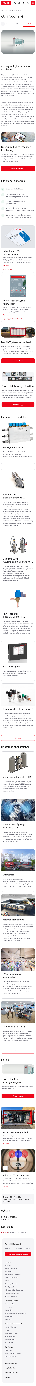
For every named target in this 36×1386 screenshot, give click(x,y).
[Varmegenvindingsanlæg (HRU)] (18, 763)
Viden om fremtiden (11, 1356)
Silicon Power (9, 1342)
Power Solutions (10, 1339)
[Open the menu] (33, 3)
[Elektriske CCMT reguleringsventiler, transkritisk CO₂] (18, 544)
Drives (7, 1330)
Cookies (7, 1377)
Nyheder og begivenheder (13, 1353)
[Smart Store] (18, 860)
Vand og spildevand (11, 1296)
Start (2, 10)
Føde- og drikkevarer (15, 10)
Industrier (8, 1262)
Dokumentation (10, 1304)
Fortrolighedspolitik (11, 1363)
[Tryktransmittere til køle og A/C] (18, 695)
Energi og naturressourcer (13, 1275)
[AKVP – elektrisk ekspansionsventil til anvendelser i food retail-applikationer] (18, 599)
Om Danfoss (9, 1347)
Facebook (19, 1248)
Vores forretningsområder (14, 1324)
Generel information (11, 1372)
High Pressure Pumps (11, 1333)
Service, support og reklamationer (15, 1313)
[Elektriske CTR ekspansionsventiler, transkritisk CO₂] (18, 480)
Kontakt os (29, 24)
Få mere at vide (8, 269)
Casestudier (8, 1310)
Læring (8, 24)
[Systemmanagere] (18, 652)
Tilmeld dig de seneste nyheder (18, 1254)
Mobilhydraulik (9, 1287)
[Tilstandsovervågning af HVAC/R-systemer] (18, 810)
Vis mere (6, 265)
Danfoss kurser (9, 1316)
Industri (7, 1281)
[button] (23, 3)
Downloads (8, 1307)
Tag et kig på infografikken (11, 319)
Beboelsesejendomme (12, 1293)
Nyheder (18, 24)
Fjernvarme (8, 1271)
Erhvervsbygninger (11, 1268)
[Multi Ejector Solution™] (18, 433)
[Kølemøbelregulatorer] (18, 905)
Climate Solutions (10, 1327)
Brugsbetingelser (10, 1368)
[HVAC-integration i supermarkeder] (18, 959)
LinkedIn (7, 1248)
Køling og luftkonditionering (14, 1290)
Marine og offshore (11, 1284)
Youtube (27, 1248)
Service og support (11, 1301)
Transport (8, 1265)
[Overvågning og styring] (18, 1012)
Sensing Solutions (10, 1336)
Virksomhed (8, 1350)
